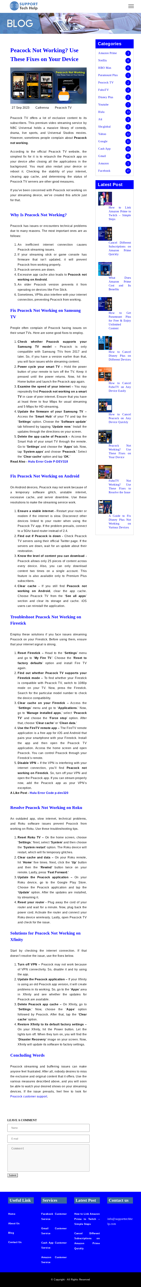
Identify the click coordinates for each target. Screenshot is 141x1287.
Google (102, 141)
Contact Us (14, 1242)
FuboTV (103, 89)
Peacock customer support (28, 1096)
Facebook (104, 170)
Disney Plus (105, 97)
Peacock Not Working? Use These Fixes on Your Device (120, 451)
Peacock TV (106, 82)
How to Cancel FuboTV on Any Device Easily (120, 387)
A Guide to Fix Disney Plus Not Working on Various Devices (120, 521)
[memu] (131, 6)
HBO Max (104, 67)
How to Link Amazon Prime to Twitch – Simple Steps (120, 213)
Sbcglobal (104, 126)
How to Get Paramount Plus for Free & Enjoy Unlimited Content (120, 320)
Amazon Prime (107, 53)
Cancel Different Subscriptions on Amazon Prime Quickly (120, 248)
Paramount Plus (108, 75)
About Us (13, 1223)
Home (11, 1214)
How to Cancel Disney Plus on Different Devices (120, 355)
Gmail (102, 156)
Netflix (102, 60)
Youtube (103, 104)
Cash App (104, 148)
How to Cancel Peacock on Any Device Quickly (120, 418)
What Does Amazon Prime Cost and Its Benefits (120, 283)
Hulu (101, 111)
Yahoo (102, 134)
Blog (11, 1232)
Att (100, 119)
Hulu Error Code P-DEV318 (48, 461)
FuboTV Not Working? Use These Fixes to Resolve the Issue (120, 486)
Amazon (103, 163)
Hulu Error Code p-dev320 (49, 792)
